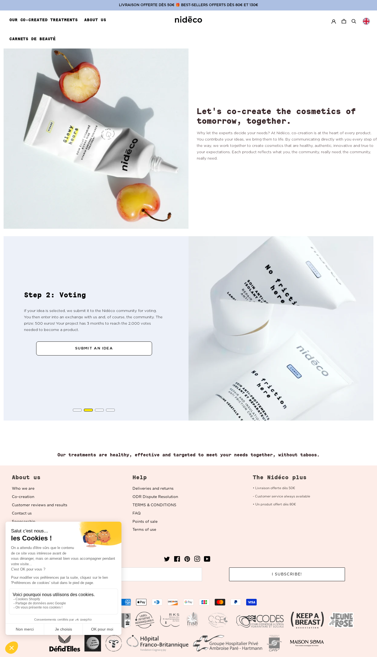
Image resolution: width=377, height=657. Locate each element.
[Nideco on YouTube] (207, 560)
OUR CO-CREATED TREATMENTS (43, 19)
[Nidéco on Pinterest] (187, 560)
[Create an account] (334, 21)
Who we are (23, 489)
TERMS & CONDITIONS (154, 505)
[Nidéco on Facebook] (177, 560)
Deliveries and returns (153, 489)
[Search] (354, 21)
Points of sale (145, 522)
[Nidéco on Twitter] (167, 560)
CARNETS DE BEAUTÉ (32, 38)
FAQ (136, 513)
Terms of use (144, 530)
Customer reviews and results (39, 505)
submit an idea (94, 348)
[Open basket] (344, 21)
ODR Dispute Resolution (155, 497)
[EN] (366, 21)
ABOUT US (95, 19)
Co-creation (23, 497)
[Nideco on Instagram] (197, 560)
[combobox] (366, 21)
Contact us (22, 513)
